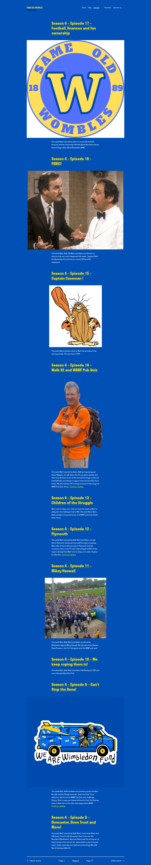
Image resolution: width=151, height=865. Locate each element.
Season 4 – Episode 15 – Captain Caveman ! (72, 275)
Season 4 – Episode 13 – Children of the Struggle (72, 500)
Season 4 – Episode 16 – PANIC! (72, 161)
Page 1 (62, 861)
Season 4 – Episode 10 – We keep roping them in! (75, 661)
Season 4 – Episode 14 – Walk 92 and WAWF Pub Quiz (74, 367)
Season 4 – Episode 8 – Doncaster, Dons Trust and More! (74, 822)
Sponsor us (117, 7)
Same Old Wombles (35, 7)
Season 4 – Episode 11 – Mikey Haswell (72, 568)
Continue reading (76, 486)
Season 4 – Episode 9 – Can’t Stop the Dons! (75, 686)
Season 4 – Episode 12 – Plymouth (72, 531)
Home (84, 7)
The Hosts (107, 7)
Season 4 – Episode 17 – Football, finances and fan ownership (74, 28)
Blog (89, 7)
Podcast (96, 7)
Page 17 (89, 861)
